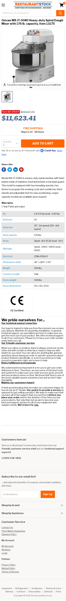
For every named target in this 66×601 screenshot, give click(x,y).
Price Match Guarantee (13, 531)
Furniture (21, 591)
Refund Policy (8, 568)
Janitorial (48, 591)
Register (6, 549)
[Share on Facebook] (4, 169)
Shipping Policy (9, 534)
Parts (58, 591)
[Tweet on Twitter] (9, 169)
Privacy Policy (9, 565)
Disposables (35, 591)
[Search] (60, 13)
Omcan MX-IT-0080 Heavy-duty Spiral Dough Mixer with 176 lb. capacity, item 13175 (32, 22)
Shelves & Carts (53, 588)
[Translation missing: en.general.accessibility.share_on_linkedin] (15, 169)
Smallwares (37, 588)
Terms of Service (10, 571)
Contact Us (7, 527)
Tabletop (9, 591)
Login (4, 553)
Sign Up (47, 494)
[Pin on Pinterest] (21, 169)
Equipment (7, 588)
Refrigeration (21, 588)
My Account (8, 546)
